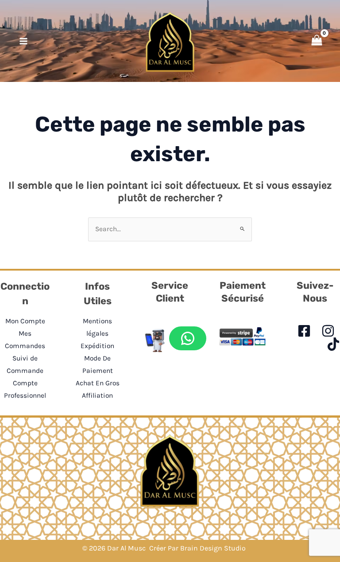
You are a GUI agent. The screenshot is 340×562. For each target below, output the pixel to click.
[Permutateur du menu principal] (23, 41)
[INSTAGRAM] (328, 330)
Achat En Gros (98, 383)
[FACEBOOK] (304, 330)
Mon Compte (25, 321)
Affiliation (97, 395)
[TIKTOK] (333, 344)
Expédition (97, 346)
